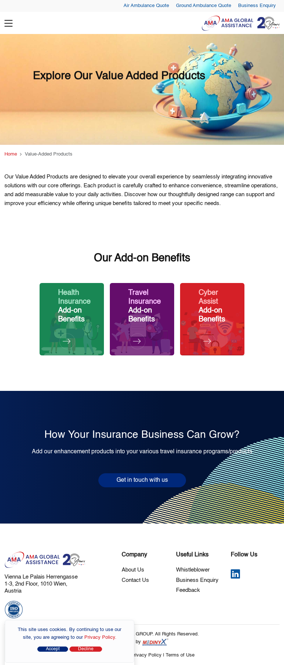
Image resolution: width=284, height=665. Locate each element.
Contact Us (135, 580)
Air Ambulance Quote (146, 5)
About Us (133, 570)
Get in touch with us (142, 480)
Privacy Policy (146, 655)
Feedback (188, 590)
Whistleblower (193, 570)
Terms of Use (180, 655)
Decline (86, 649)
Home (10, 154)
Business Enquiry (257, 5)
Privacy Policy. (100, 637)
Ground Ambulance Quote (203, 5)
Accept (53, 649)
